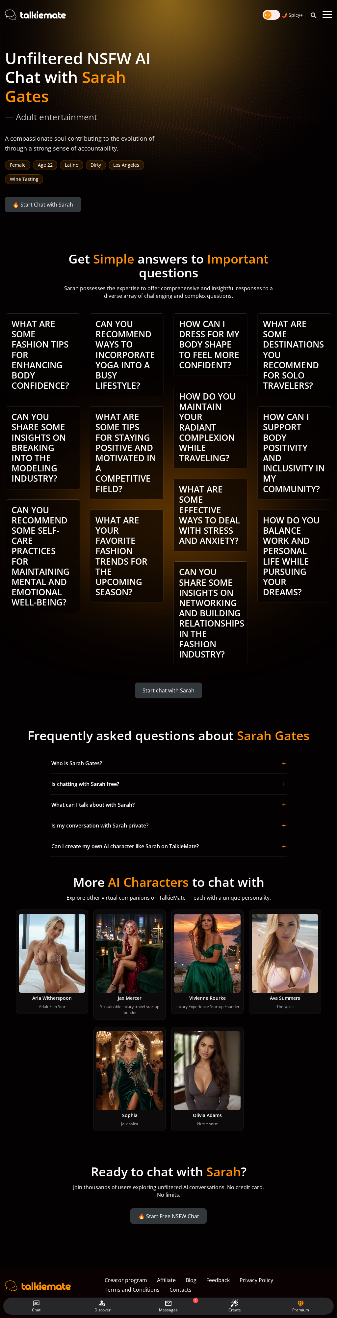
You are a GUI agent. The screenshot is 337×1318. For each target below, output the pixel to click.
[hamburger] (327, 14)
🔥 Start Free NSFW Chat (168, 1216)
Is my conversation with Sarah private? (168, 825)
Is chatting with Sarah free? (168, 783)
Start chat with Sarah (168, 690)
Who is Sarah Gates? (168, 763)
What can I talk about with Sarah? (168, 804)
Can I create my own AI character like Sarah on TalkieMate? (168, 846)
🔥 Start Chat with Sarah (43, 204)
